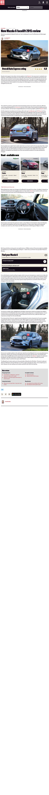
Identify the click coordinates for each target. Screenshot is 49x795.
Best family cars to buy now (8, 187)
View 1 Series (10, 181)
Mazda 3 (35, 356)
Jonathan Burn (8, 401)
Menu (47, 3)
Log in (43, 3)
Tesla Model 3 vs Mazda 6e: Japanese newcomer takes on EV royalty (11, 375)
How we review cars (6, 71)
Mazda (31, 191)
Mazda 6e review (30, 374)
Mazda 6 (29, 76)
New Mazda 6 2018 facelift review (34, 384)
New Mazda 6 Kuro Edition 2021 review (35, 383)
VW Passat (39, 111)
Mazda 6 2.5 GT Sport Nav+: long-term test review (13, 384)
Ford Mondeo (32, 111)
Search (39, 3)
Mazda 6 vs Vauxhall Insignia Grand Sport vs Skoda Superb (13, 378)
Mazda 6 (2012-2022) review (33, 376)
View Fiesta (30, 181)
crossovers (17, 107)
